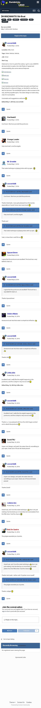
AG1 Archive (14, 29)
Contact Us (20, 702)
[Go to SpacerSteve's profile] (4, 254)
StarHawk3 (11, 117)
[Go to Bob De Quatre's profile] (4, 531)
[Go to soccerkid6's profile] (4, 44)
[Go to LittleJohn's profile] (4, 374)
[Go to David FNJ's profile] (4, 441)
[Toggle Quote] (5, 192)
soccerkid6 (7, 27)
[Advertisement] (20, 678)
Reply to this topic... (11, 620)
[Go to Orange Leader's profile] (4, 141)
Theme (12, 702)
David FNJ (11, 440)
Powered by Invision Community (20, 705)
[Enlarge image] (6, 72)
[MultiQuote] (3, 109)
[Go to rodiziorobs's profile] (4, 504)
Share (10, 630)
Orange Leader (13, 139)
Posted (13, 46)
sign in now (5, 611)
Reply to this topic (21, 36)
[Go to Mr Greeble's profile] (4, 163)
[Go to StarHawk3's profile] (4, 119)
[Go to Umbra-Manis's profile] (4, 315)
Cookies (29, 702)
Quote (8, 109)
